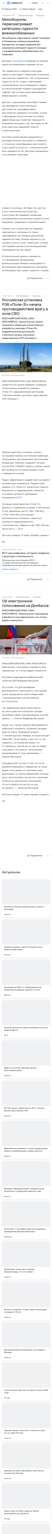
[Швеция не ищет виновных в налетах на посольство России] (26, 1462)
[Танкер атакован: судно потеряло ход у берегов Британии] (26, 938)
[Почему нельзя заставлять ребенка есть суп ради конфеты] (26, 1019)
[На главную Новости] (16, 3)
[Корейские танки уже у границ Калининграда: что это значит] (26, 1261)
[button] (26, 358)
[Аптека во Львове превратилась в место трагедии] (26, 898)
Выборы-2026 (10, 9)
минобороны (18, 61)
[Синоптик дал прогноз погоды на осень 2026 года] (26, 1381)
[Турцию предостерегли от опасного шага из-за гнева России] (26, 1422)
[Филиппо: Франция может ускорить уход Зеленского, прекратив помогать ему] (26, 1180)
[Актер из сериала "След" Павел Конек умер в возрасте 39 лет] (26, 1301)
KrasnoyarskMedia (25, 15)
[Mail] (8, 3)
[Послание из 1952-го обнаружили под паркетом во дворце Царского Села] (26, 979)
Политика (40, 15)
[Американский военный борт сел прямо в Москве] (26, 1341)
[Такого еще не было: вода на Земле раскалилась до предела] (26, 1502)
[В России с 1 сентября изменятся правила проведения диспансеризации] (26, 1220)
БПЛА (19, 497)
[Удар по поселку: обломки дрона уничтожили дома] (26, 1059)
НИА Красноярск (22, 296)
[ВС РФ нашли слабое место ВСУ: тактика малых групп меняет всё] (26, 1099)
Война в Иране (29, 9)
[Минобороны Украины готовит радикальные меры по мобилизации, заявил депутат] (26, 1140)
